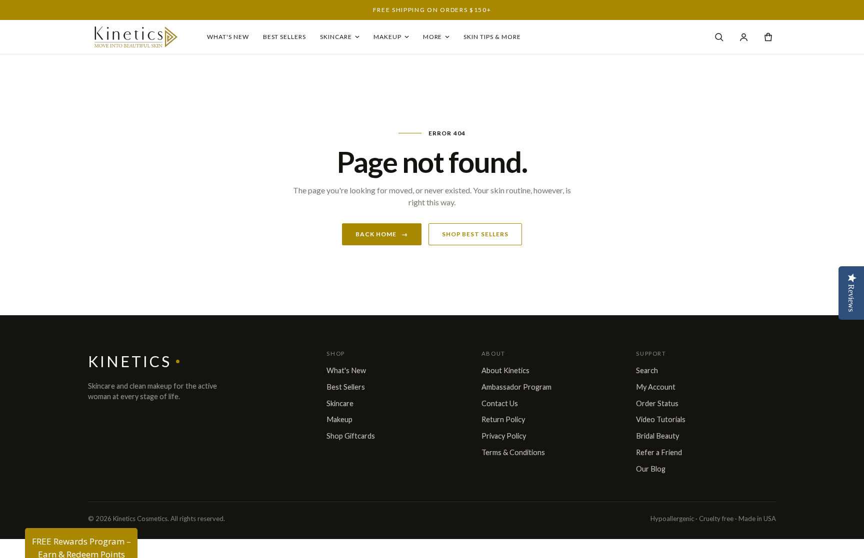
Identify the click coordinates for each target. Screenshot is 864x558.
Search (647, 370)
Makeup (388, 36)
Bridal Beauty (657, 436)
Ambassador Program (517, 387)
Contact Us (500, 403)
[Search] (719, 37)
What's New (228, 36)
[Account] (744, 37)
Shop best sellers (475, 234)
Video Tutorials (661, 419)
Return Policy (503, 419)
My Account (656, 387)
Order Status (657, 403)
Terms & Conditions (513, 452)
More (432, 36)
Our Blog (651, 469)
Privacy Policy (504, 436)
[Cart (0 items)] (768, 37)
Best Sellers (284, 36)
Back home (382, 234)
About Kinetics (506, 370)
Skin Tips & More (492, 36)
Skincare (336, 36)
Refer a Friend (659, 452)
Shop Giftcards (350, 436)
